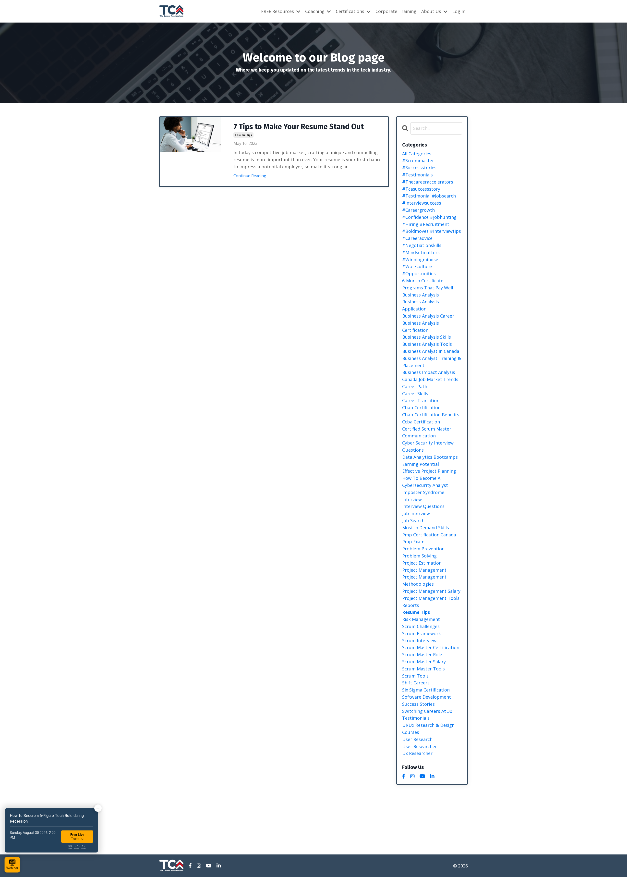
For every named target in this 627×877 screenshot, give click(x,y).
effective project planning (429, 471)
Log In (458, 11)
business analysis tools (427, 344)
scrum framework (421, 633)
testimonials (416, 718)
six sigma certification (426, 690)
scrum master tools (423, 669)
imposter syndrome (423, 492)
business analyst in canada (430, 351)
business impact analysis (428, 372)
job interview (416, 513)
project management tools (430, 598)
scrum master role (422, 654)
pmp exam (413, 541)
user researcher (419, 746)
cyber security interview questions (428, 446)
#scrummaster (418, 160)
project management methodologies (424, 580)
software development (426, 697)
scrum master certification (430, 647)
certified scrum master (426, 429)
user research (417, 739)
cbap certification (421, 407)
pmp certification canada (429, 535)
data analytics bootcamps (430, 457)
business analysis (420, 295)
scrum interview (419, 640)
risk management (421, 619)
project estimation (422, 563)
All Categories (416, 154)
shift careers (416, 683)
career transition (420, 400)
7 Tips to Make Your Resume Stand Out (298, 126)
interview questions (423, 506)
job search (413, 520)
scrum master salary (424, 662)
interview (412, 499)
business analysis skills (426, 337)
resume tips (243, 135)
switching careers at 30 (427, 711)
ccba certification (421, 422)
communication (419, 436)
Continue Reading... (250, 175)
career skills (415, 393)
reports (410, 605)
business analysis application (420, 305)
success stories (418, 704)
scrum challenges (421, 626)
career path (414, 386)
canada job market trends (430, 379)
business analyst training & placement (431, 361)
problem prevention (423, 549)
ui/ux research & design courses (428, 728)
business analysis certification (420, 326)
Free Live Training (77, 836)
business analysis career (428, 316)
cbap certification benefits (430, 415)
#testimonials (417, 175)
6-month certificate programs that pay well (427, 284)
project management (424, 570)
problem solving (419, 556)
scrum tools (415, 676)
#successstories (419, 168)
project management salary (431, 591)
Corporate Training (395, 11)
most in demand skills (425, 528)
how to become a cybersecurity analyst (425, 481)
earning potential (420, 464)
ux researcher (417, 753)
